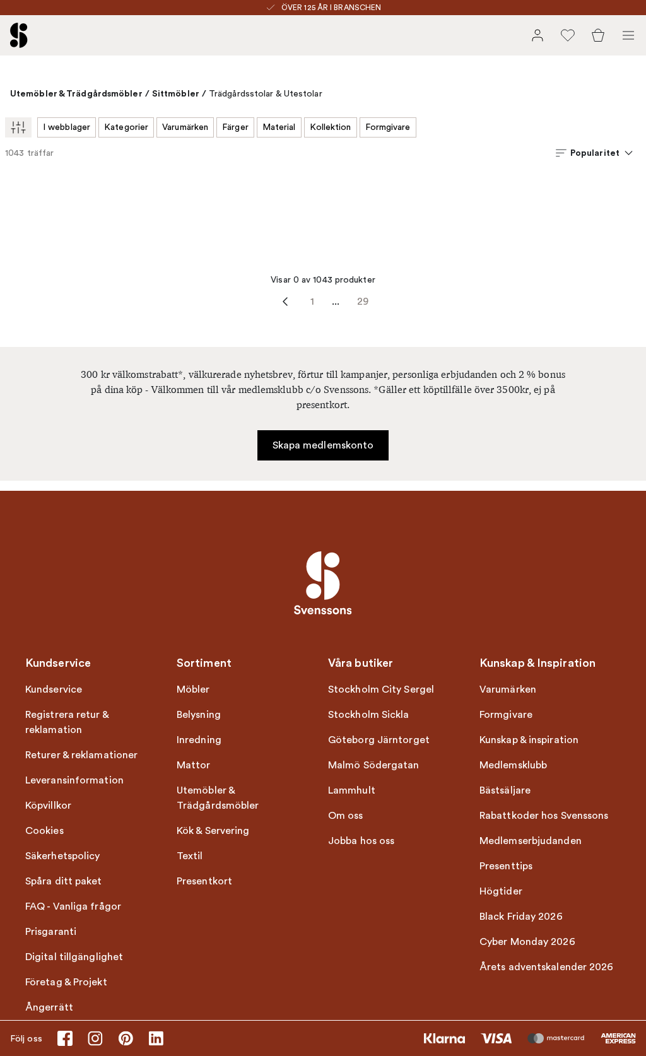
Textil (190, 856)
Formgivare (388, 127)
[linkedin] (155, 1038)
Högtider (500, 891)
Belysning (199, 714)
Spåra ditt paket (63, 881)
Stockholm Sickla (368, 714)
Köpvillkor (48, 805)
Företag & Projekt (66, 982)
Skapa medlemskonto (323, 445)
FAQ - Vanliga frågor (73, 906)
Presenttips (505, 866)
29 (362, 301)
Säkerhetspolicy (62, 856)
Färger (235, 127)
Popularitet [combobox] (595, 153)
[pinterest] (125, 1038)
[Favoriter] (568, 35)
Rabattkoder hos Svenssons (544, 815)
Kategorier (126, 127)
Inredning (199, 740)
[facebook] (65, 1038)
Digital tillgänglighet (74, 957)
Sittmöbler (175, 93)
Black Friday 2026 (521, 916)
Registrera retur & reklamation (67, 722)
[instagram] (95, 1038)
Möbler (193, 689)
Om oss (345, 815)
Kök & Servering (213, 830)
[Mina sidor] (537, 35)
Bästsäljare (505, 790)
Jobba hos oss (361, 841)
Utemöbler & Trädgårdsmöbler (76, 93)
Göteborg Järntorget (379, 740)
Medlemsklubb (513, 765)
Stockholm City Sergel (381, 689)
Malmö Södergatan (374, 765)
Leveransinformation (74, 780)
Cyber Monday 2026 (527, 941)
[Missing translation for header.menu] (628, 35)
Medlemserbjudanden (530, 841)
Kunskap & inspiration (528, 740)
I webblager (66, 127)
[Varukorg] (598, 35)
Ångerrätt (49, 1007)
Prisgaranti (50, 931)
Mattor (194, 765)
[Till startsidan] (19, 35)
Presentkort (204, 881)
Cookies (44, 830)
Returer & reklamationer (81, 755)
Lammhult (351, 790)
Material (279, 127)
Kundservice (53, 689)
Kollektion (330, 127)
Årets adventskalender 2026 (546, 967)
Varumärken (185, 127)
